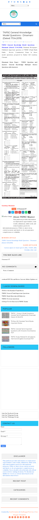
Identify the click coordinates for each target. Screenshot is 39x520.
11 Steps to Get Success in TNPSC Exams (15, 301)
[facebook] (11, 1)
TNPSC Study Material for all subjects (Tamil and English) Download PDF (23, 338)
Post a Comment (8, 270)
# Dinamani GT (22, 209)
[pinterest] (30, 1)
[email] (24, 1)
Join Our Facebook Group (10, 413)
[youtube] (27, 1)
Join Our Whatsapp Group (10, 417)
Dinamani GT (28, 42)
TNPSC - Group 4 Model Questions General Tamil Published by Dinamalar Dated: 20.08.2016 (23, 315)
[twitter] (9, 1)
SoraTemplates (14, 512)
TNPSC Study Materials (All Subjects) (13, 296)
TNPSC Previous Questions (10, 299)
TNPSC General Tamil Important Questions (15, 293)
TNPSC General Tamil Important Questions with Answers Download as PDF (23, 330)
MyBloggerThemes (27, 512)
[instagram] (18, 1)
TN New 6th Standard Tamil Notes (13, 290)
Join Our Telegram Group (10, 415)
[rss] (21, 1)
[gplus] (14, 1)
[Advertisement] (19, 388)
